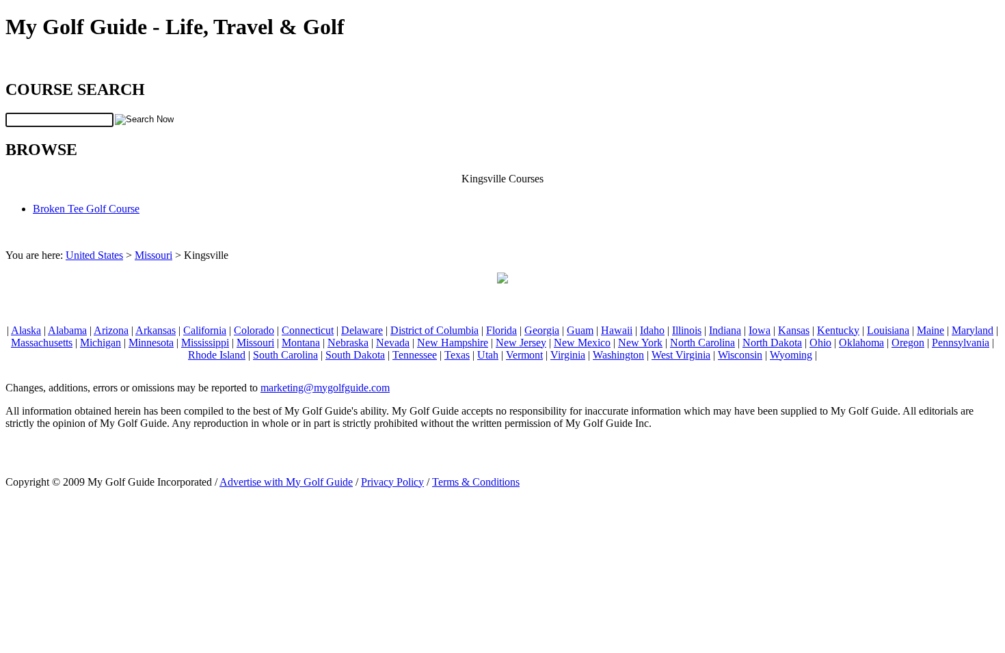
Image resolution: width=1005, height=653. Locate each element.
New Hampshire (452, 342)
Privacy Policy (392, 482)
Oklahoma (861, 342)
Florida (501, 330)
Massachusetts (41, 342)
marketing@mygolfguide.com (325, 387)
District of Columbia (434, 330)
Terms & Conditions (476, 482)
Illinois (686, 330)
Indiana (725, 330)
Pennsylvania (960, 342)
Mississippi (205, 342)
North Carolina (702, 342)
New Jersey (521, 342)
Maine (930, 330)
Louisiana (888, 330)
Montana (301, 342)
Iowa (759, 330)
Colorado (254, 330)
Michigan (100, 342)
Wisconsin (740, 355)
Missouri (153, 255)
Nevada (393, 342)
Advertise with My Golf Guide (286, 482)
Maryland (972, 330)
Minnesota (151, 342)
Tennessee (414, 355)
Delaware (362, 330)
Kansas (793, 330)
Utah (487, 355)
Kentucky (838, 330)
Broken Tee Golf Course (86, 208)
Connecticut (308, 330)
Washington (618, 355)
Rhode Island (216, 355)
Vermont (524, 355)
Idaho (652, 330)
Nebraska (347, 342)
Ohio (820, 342)
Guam (580, 330)
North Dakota (772, 342)
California (204, 330)
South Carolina (285, 355)
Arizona (111, 330)
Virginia (567, 355)
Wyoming (791, 355)
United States (94, 255)
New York (640, 342)
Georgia (541, 330)
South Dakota (355, 355)
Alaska (26, 330)
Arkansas (155, 330)
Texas (457, 355)
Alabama (67, 330)
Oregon (908, 342)
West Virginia (681, 355)
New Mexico (582, 342)
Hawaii (616, 330)
